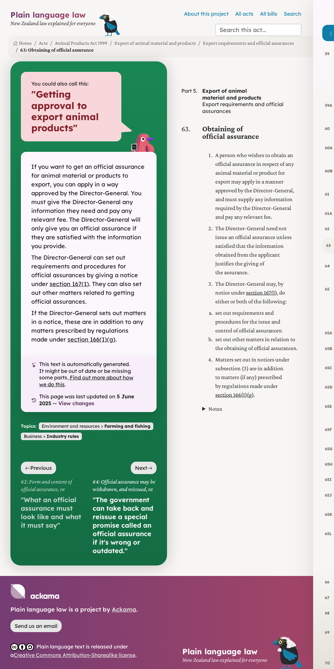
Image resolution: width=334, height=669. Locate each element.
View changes (76, 403)
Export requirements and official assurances (248, 43)
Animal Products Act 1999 (81, 43)
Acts (43, 43)
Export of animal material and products (155, 43)
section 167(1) (69, 284)
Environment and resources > (96, 426)
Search (292, 13)
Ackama (124, 609)
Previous (41, 468)
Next (141, 468)
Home (25, 43)
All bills (268, 13)
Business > (51, 436)
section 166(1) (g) (91, 339)
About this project (206, 13)
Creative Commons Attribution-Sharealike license (74, 655)
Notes (215, 409)
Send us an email (36, 626)
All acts (244, 13)
